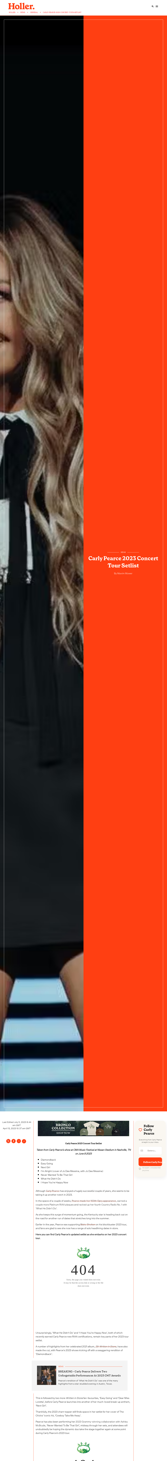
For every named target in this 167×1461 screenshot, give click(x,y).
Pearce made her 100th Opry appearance (94, 1200)
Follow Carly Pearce (152, 1162)
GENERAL (34, 12)
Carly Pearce (52, 1190)
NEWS (22, 12)
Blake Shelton (88, 1224)
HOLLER (12, 12)
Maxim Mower (124, 573)
